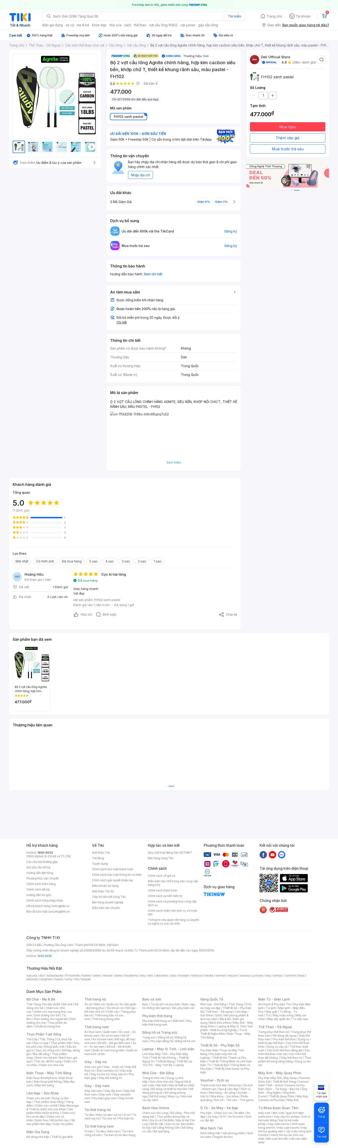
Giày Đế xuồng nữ (110, 1078)
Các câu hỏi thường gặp (42, 862)
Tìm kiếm (234, 16)
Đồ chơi (67, 1004)
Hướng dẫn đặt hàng (39, 873)
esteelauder (55, 975)
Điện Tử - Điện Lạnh (274, 999)
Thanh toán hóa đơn (213, 1085)
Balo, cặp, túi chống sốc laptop (168, 1006)
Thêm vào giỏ (288, 138)
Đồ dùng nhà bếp (37, 1137)
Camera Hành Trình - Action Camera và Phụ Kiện (283, 1085)
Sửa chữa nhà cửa (161, 1081)
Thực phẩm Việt (61, 1043)
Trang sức (149, 1037)
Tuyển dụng (100, 863)
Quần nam (110, 1032)
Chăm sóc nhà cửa (51, 1065)
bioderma (131, 975)
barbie (86, 975)
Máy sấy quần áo (278, 1019)
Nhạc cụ (173, 1096)
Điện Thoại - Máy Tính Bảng (48, 1073)
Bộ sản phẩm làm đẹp (50, 1122)
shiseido (32, 979)
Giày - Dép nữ (95, 1062)
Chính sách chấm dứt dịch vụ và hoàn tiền (172, 912)
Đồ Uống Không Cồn (166, 1127)
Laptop (179, 1065)
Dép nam (105, 1094)
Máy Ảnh (293, 1100)
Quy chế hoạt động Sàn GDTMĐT (170, 852)
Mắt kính (178, 1021)
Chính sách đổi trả (38, 889)
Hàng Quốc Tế (211, 999)
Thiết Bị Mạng (165, 1061)
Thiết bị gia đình (62, 1137)
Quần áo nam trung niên (108, 1050)
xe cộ (70, 25)
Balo (145, 1004)
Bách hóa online (220, 1022)
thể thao (140, 25)
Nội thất (162, 1085)
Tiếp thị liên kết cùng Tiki (109, 897)
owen (97, 975)
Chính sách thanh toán (162, 890)
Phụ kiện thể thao (284, 1039)
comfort (290, 975)
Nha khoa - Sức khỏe (225, 1096)
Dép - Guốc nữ (113, 1067)
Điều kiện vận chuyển (106, 908)
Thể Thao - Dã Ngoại (275, 1027)
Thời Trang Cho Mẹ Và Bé (43, 1004)
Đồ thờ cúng (158, 1096)
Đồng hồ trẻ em (185, 1041)
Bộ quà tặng (161, 1131)
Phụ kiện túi (126, 1118)
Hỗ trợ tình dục (59, 1120)
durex (119, 975)
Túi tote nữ (109, 1118)
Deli (206, 56)
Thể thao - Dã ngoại (219, 1011)
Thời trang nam (96, 1027)
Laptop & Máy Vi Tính (231, 1026)
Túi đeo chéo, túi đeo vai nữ (102, 1114)
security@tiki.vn (59, 911)
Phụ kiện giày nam (104, 1098)
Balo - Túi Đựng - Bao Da (282, 1089)
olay (268, 975)
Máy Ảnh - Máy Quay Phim (279, 1073)
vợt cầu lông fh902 (163, 25)
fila (76, 979)
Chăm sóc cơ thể (46, 1105)
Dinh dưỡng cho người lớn (50, 1019)
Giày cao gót (92, 1067)
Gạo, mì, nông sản (48, 1050)
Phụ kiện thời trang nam (167, 1022)
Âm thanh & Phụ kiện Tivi (274, 1004)
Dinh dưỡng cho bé (47, 1015)
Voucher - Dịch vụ (214, 1080)
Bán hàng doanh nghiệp (107, 902)
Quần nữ (112, 1004)
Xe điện (239, 1113)
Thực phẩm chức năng (48, 1102)
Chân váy (112, 1011)
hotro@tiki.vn (60, 906)
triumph (184, 975)
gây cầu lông (208, 25)
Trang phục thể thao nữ (273, 1032)
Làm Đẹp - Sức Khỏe (42, 1093)
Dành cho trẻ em (46, 1057)
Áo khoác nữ (115, 1008)
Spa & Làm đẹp (228, 1089)
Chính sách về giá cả (161, 875)
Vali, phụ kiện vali (183, 1008)
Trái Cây (31, 1039)
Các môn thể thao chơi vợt (284, 1052)
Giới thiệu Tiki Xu (103, 891)
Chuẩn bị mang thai (47, 1026)
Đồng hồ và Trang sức (159, 1032)
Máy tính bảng (44, 1085)
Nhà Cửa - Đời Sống (158, 1073)
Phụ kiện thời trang (157, 1016)
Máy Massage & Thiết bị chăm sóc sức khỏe (52, 1107)
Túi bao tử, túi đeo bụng (119, 1135)
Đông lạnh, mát (54, 1046)
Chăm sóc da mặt (38, 1098)
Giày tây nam (113, 1091)
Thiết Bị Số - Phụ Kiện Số (219, 1045)
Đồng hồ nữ (165, 1037)
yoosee (257, 975)
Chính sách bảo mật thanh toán (112, 869)
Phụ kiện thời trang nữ (156, 1021)
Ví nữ (126, 1114)
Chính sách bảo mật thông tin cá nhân (117, 874)
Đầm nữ (99, 1004)
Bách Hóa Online (155, 1108)
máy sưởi (264, 1113)
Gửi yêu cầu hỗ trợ (38, 867)
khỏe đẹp (99, 25)
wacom (233, 975)
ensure (107, 975)
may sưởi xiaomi (278, 1124)
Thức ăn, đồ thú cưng (47, 1061)
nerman (220, 975)
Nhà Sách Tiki (211, 1128)
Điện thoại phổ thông (47, 1081)
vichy (68, 979)
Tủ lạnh (271, 1008)
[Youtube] (272, 854)
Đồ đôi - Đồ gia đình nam (114, 1043)
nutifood (197, 975)
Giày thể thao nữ (291, 1057)
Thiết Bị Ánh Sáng (284, 1081)
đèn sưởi (278, 1113)
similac (278, 975)
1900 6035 (44, 956)
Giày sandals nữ (107, 1070)
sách (127, 25)
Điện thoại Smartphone (41, 1078)
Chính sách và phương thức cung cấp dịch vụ (172, 903)
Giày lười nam (93, 1091)
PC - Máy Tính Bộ (160, 1065)
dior (42, 975)
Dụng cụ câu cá (277, 1046)
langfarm (46, 979)
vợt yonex (187, 25)
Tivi (268, 1015)
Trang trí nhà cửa (153, 1078)
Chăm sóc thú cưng (155, 1113)
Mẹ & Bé (225, 1019)
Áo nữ (88, 1004)
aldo (173, 975)
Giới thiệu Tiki (101, 852)
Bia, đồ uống (41, 1054)
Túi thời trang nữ (97, 1110)
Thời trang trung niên (106, 1019)
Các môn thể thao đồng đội (284, 1050)
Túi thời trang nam (99, 1126)
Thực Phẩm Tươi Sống (43, 1034)
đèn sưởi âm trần (277, 1138)
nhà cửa (115, 25)
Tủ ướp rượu (300, 1019)
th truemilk (73, 975)
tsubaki (86, 979)
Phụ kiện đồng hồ (161, 1041)
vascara (31, 975)
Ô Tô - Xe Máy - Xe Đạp (219, 1108)
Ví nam (88, 1131)
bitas (301, 975)
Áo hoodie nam (102, 1039)
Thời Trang (236, 1004)
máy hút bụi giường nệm (282, 1129)
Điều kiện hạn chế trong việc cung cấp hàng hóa (173, 883)
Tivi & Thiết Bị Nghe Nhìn (223, 1031)
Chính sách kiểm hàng (41, 884)
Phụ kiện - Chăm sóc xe (216, 1113)
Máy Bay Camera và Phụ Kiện (283, 1098)
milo (150, 975)
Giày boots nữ (99, 1074)
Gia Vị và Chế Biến (162, 1120)
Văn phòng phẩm (233, 1133)
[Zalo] (281, 854)
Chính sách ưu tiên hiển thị (165, 896)
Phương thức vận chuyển (42, 878)
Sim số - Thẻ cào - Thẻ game (234, 1100)
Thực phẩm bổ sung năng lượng (284, 1059)
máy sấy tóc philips (287, 1116)
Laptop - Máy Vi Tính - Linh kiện (168, 1049)
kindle (209, 975)
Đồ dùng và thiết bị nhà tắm (169, 1089)
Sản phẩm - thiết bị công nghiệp (226, 1028)
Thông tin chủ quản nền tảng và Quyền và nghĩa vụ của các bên (173, 921)
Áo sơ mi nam (110, 1035)
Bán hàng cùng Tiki (160, 858)
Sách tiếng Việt (210, 1133)
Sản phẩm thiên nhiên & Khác (49, 1111)
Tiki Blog (98, 858)
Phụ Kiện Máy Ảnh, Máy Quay (277, 1078)
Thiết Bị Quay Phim (281, 1096)
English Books (223, 1137)
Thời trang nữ (95, 999)
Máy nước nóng (283, 1015)
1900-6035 (45, 852)
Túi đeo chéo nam (108, 1131)
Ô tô (223, 1116)
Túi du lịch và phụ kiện (165, 1004)
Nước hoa (41, 1120)
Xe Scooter (235, 1116)
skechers (161, 975)
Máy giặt (271, 1011)
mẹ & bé (83, 25)
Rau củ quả (41, 1043)
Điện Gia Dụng (37, 1132)
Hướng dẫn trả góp (38, 895)
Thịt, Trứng (47, 1039)
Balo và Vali (151, 999)
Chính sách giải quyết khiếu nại (112, 880)
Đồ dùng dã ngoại (285, 1035)
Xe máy (213, 1116)
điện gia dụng (52, 25)
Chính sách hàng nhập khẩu (44, 900)
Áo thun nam (92, 1032)
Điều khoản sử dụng (105, 885)
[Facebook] (263, 854)
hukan (59, 979)
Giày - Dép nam (96, 1086)
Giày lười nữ (118, 1074)
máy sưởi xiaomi (288, 1127)
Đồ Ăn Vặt (156, 1124)
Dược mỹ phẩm (63, 1124)
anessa (245, 975)
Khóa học (235, 1085)
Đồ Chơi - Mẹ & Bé (40, 999)
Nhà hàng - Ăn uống (222, 1092)
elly (142, 975)
